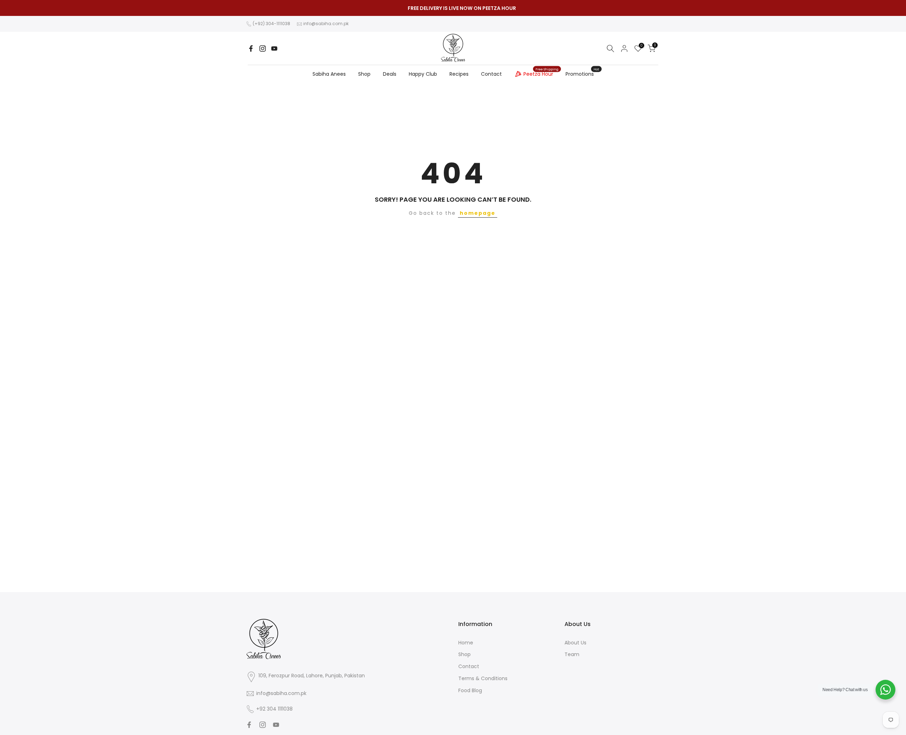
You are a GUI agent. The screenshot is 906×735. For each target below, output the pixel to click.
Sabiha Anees (329, 73)
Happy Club (423, 73)
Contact (491, 73)
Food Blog (470, 690)
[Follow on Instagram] (262, 48)
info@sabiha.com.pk (326, 24)
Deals (389, 73)
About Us (575, 642)
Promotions (583, 73)
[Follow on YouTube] (274, 48)
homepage (477, 213)
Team (571, 654)
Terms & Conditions (483, 678)
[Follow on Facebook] (251, 48)
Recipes (459, 73)
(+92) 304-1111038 (271, 24)
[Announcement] (453, 7)
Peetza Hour (541, 72)
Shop (364, 73)
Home (465, 642)
